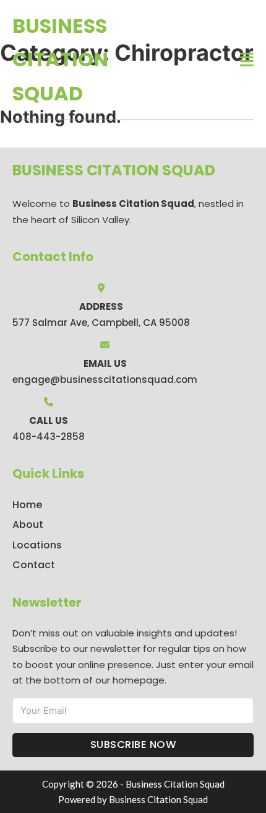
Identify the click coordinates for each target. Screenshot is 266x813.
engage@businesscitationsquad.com (104, 379)
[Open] (247, 60)
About (27, 524)
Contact (33, 565)
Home (27, 505)
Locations (37, 545)
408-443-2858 (48, 436)
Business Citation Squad (60, 59)
